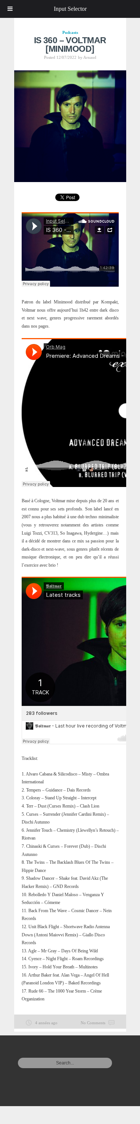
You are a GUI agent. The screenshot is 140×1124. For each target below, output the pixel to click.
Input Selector (70, 9)
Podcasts (70, 32)
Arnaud (89, 57)
